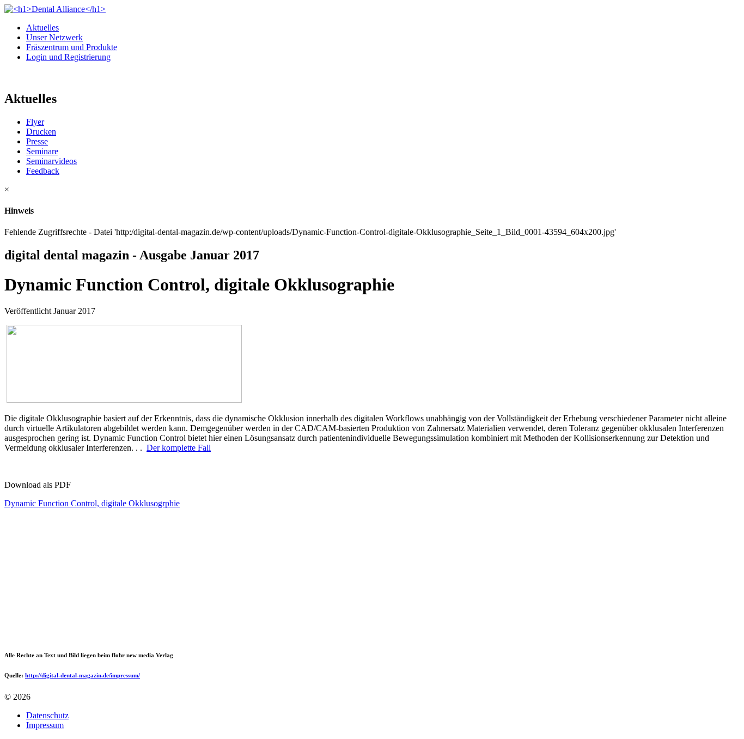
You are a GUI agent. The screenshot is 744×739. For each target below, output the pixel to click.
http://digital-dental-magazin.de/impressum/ (82, 675)
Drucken (41, 131)
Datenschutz (47, 715)
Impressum (45, 725)
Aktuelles (42, 27)
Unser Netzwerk (54, 37)
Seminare (42, 151)
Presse (37, 141)
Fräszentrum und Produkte (71, 47)
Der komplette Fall (179, 447)
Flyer (35, 121)
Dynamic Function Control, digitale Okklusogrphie (92, 503)
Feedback (42, 170)
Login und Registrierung (68, 57)
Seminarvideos (51, 161)
